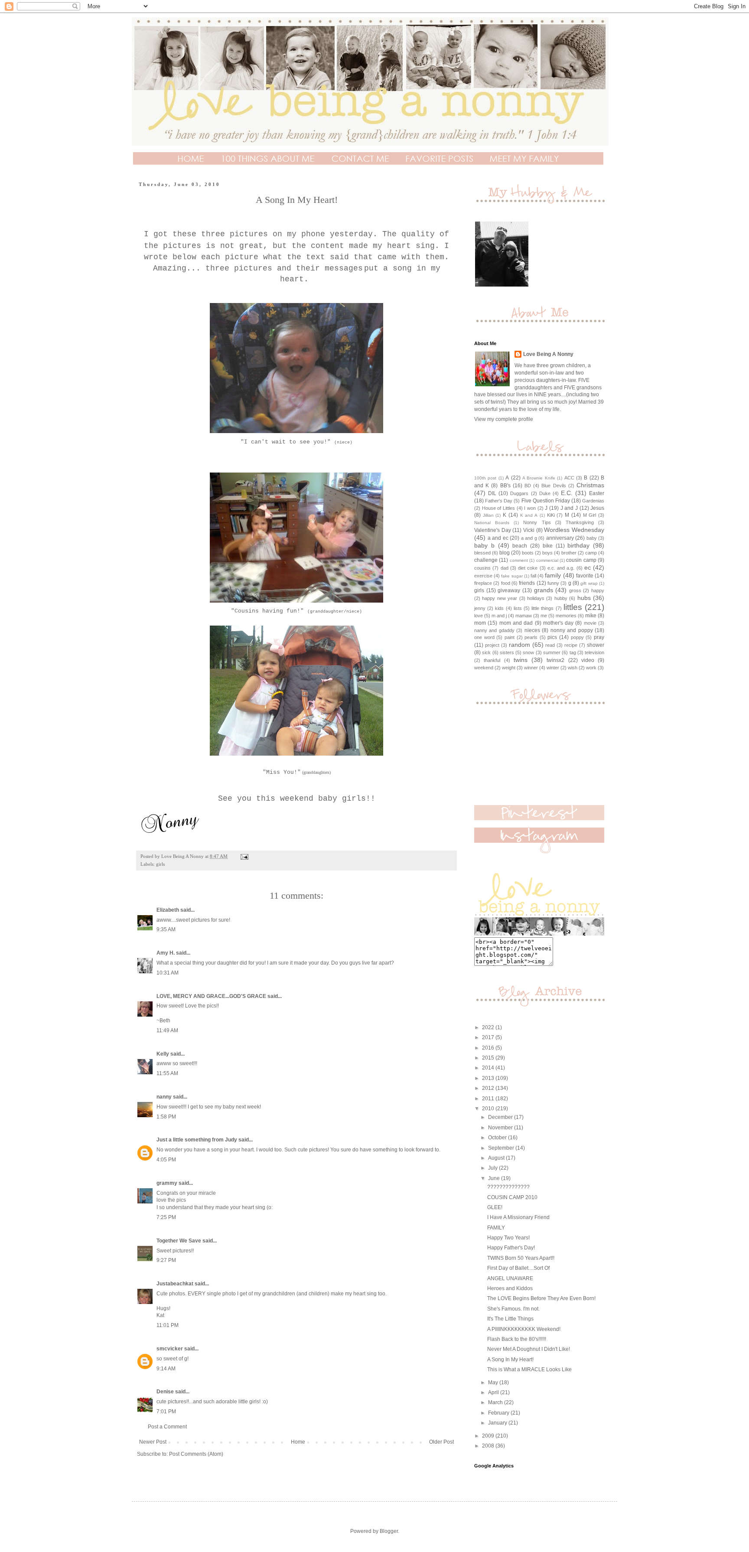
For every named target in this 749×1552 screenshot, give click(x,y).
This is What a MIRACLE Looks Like (529, 1369)
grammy (166, 1183)
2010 (488, 1108)
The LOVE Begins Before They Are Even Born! (541, 1298)
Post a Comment (167, 1427)
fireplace (483, 583)
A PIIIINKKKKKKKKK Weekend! (523, 1329)
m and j (499, 615)
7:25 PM (166, 1217)
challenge (486, 560)
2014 (488, 1068)
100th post (485, 478)
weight (508, 667)
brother (568, 552)
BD (527, 485)
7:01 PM (166, 1412)
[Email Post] (244, 856)
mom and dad (516, 623)
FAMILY (496, 1228)
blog (504, 553)
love (478, 615)
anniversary (560, 538)
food (505, 583)
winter (553, 667)
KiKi (551, 515)
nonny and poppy (571, 630)
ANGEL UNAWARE (510, 1278)
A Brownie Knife (538, 478)
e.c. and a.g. (561, 568)
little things (542, 608)
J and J (569, 508)
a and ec (498, 538)
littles (572, 607)
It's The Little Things (510, 1319)
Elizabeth (167, 910)
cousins (482, 568)
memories (566, 615)
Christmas (590, 485)
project (492, 645)
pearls (530, 637)
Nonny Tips (536, 522)
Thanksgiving (580, 522)
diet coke (527, 568)
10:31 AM (167, 973)
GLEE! (494, 1207)
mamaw (523, 615)
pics (552, 637)
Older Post (441, 1442)
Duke (544, 493)
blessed (482, 552)
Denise (165, 1392)
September (501, 1148)
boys (547, 552)
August (497, 1158)
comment (519, 560)
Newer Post (152, 1442)
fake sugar (511, 576)
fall (533, 575)
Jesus (597, 508)
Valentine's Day (492, 530)
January (498, 1423)
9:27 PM (166, 1260)
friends (527, 583)
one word (484, 637)
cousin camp (581, 560)
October (498, 1138)
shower (595, 645)
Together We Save (178, 1241)
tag (573, 652)
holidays (535, 598)
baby (591, 538)
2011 (488, 1099)
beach (519, 546)
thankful (492, 660)
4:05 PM (166, 1160)
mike (590, 616)
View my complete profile (503, 419)
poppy (577, 637)
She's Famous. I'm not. (513, 1309)
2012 (488, 1088)
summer (551, 652)
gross (575, 590)
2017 (488, 1037)
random (519, 644)
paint (510, 637)
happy (597, 590)
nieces (532, 630)
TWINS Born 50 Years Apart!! (520, 1258)
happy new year (499, 598)
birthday (578, 545)
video (587, 660)
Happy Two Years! (508, 1238)
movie (590, 623)
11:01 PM (167, 1325)
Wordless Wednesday (574, 529)
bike (548, 546)
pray (599, 637)
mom (480, 623)
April (494, 1392)
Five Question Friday (545, 501)
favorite (584, 576)
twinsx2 (555, 660)
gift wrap (588, 583)
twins (521, 659)
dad (504, 568)
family (553, 575)
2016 (488, 1048)
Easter (596, 493)
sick (486, 652)
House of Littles (498, 508)
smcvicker (169, 1349)
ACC (569, 477)
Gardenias (593, 500)
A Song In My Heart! (510, 1359)
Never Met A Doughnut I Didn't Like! (528, 1349)
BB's (505, 486)
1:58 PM (166, 1117)
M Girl (589, 515)
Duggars (519, 493)
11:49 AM (167, 1030)
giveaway (509, 590)
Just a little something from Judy (196, 1140)
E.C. (567, 492)
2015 (488, 1058)
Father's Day (498, 500)
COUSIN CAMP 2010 (512, 1197)
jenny (479, 608)
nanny (164, 1097)
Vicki (528, 530)
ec (587, 567)
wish (572, 667)
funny (553, 583)
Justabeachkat (174, 1284)
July (493, 1168)
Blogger (389, 1531)
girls (160, 864)
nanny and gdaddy (494, 630)
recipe (570, 645)
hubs (584, 597)
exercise (483, 575)
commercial (547, 560)
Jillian (488, 515)
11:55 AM (167, 1073)
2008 (488, 1446)
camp (591, 552)
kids (499, 608)
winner (531, 667)
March (496, 1402)
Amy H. (165, 953)
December (501, 1117)
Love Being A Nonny (548, 354)
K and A (528, 515)
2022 (488, 1027)
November (501, 1128)
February (499, 1413)
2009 (488, 1436)
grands (543, 590)
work (591, 667)
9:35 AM (166, 929)
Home (298, 1442)
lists (518, 608)
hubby (560, 598)
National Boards (491, 522)
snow (528, 652)
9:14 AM (166, 1369)
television (594, 652)
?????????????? (508, 1187)
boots (528, 552)
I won (530, 508)
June (494, 1178)
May (493, 1382)
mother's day (558, 623)
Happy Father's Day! (511, 1248)
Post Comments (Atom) (196, 1454)
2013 (488, 1078)
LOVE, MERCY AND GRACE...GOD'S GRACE (211, 996)
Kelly (163, 1054)
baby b (484, 545)
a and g (529, 538)
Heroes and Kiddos (510, 1288)
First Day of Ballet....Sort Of (518, 1268)
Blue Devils (553, 485)
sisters (507, 652)
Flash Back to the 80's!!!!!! (516, 1339)
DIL (492, 493)
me (544, 615)
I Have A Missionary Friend (518, 1217)
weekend (483, 667)
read (550, 645)
